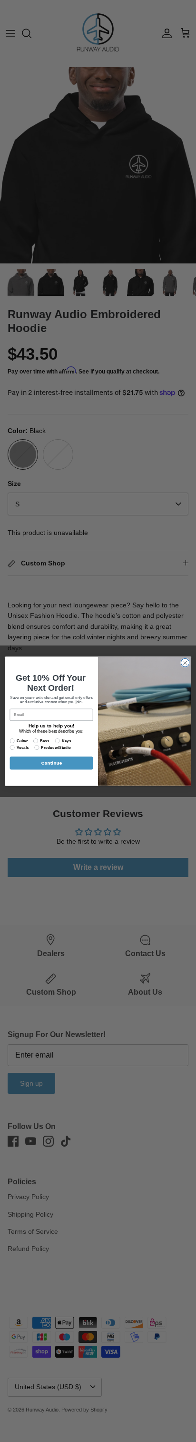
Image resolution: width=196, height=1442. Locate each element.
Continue (51, 763)
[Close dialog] (185, 662)
